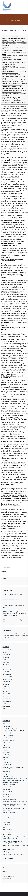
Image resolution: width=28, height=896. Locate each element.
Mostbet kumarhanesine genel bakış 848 (15, 802)
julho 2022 (6, 684)
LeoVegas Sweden (8, 776)
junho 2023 (6, 659)
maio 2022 (6, 689)
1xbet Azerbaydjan (8, 735)
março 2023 (6, 667)
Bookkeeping (6, 747)
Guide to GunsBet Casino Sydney (12, 594)
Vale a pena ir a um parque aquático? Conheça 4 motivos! (15, 635)
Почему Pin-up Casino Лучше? (11, 97)
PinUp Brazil (6, 817)
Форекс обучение (8, 858)
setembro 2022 (7, 679)
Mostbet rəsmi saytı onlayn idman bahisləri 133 (13, 809)
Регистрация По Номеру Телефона (12, 88)
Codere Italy (6, 752)
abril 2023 (6, 664)
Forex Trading (7, 762)
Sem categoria (15, 20)
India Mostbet (7, 765)
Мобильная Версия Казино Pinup (12, 50)
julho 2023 (6, 657)
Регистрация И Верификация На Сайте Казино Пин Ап (14, 94)
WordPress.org (7, 879)
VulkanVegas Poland (8, 852)
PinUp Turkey (6, 825)
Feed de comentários (9, 876)
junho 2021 (6, 704)
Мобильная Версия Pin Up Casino (12, 99)
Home (8, 20)
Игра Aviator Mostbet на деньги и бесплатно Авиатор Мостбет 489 (13, 855)
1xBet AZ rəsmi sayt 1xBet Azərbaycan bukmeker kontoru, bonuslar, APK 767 (14, 729)
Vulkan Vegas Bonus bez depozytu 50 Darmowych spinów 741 (14, 838)
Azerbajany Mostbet (9, 740)
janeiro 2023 (6, 672)
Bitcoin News (6, 743)
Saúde (4, 827)
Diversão (5, 757)
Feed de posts (7, 874)
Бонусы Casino (6, 61)
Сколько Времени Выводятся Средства (14, 38)
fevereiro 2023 (7, 669)
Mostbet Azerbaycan (9, 784)
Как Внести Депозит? (8, 64)
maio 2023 (6, 662)
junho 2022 (6, 686)
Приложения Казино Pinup (10, 73)
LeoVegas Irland (7, 774)
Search (5, 579)
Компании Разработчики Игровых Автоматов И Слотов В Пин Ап (12, 86)
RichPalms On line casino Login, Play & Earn (14, 621)
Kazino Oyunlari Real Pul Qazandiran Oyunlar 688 (13, 768)
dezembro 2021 (7, 701)
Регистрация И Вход (8, 66)
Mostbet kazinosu (8, 797)
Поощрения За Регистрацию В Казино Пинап (13, 48)
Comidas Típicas (7, 755)
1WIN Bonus (6, 724)
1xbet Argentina (7, 726)
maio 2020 (6, 708)
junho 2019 (6, 711)
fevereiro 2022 (7, 696)
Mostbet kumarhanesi (9, 799)
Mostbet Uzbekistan (9, 812)
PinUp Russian (7, 822)
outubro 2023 (7, 650)
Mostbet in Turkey (8, 792)
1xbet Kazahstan (7, 738)
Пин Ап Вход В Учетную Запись (11, 100)
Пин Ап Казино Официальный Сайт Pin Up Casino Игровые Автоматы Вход (14, 80)
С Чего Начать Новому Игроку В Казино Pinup (14, 53)
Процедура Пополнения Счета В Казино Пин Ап (14, 68)
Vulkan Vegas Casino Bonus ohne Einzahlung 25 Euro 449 (12, 842)
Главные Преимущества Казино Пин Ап (14, 90)
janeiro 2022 (6, 699)
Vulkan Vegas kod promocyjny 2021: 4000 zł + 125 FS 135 (15, 846)
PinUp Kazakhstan (8, 820)
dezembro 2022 (7, 674)
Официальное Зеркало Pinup (11, 75)
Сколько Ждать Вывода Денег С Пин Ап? (14, 83)
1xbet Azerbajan (7, 733)
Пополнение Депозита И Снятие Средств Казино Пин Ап (14, 44)
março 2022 (6, 694)
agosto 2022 (6, 682)
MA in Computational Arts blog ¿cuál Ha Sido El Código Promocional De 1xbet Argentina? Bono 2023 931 (15, 780)
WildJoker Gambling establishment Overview (13, 600)
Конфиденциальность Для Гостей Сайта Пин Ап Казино (14, 56)
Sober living (6, 832)
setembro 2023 (7, 652)
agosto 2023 (6, 655)
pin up (12, 205)
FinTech (5, 760)
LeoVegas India (7, 771)
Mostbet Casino (7, 787)
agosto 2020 (6, 706)
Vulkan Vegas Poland (9, 849)
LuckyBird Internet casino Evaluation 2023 (13, 606)
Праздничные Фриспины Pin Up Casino (14, 71)
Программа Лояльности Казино (11, 92)
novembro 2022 (7, 677)
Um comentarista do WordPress (12, 634)
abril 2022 (6, 691)
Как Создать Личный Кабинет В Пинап (13, 102)
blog (4, 745)
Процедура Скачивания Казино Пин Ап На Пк (14, 77)
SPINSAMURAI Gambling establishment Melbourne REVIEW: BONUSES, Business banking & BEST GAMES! (14, 613)
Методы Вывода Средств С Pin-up (12, 59)
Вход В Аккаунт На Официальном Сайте (14, 62)
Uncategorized (7, 834)
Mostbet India (7, 794)
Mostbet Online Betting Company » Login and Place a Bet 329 (15, 805)
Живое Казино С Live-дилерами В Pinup (14, 42)
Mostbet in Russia (8, 789)
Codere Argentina (8, 750)
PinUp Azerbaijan (7, 815)
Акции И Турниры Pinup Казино (11, 40)
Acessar (5, 871)
